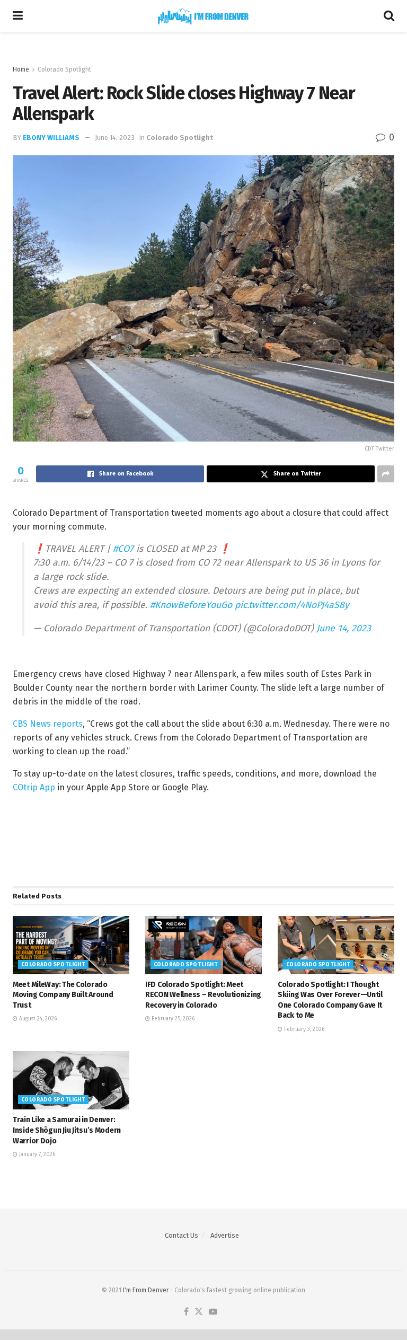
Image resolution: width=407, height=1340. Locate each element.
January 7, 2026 (36, 1154)
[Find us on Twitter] (198, 1312)
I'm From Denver (146, 1290)
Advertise (224, 1235)
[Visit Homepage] (203, 16)
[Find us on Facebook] (186, 1312)
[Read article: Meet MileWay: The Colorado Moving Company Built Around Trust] (71, 945)
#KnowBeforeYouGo (191, 605)
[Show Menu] (18, 16)
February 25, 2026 (172, 1019)
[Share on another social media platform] (385, 473)
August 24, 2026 (37, 1019)
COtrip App (34, 787)
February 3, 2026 (303, 1029)
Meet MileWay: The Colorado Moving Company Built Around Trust (63, 995)
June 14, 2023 (115, 138)
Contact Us (181, 1235)
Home (21, 69)
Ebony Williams (51, 138)
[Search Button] (389, 16)
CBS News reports (48, 724)
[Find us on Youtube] (213, 1312)
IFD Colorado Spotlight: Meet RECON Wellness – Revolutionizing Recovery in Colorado (203, 995)
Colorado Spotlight (64, 69)
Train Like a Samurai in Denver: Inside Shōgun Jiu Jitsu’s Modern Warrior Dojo (67, 1130)
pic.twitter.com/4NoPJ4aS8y (292, 605)
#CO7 (123, 548)
